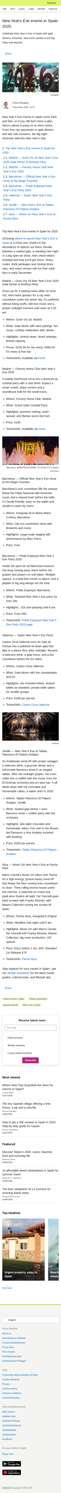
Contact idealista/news (13, 1342)
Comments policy (11, 1398)
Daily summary (15, 1037)
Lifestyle (41, 9)
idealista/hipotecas (11, 1425)
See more (7, 1288)
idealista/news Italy (11, 1356)
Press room (8, 1347)
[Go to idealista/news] (6, 3)
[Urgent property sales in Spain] (23, 1250)
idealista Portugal (11, 1421)
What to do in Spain (31, 1005)
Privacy (6, 1384)
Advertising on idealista (14, 1338)
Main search (8, 1412)
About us (6, 1333)
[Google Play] (11, 1464)
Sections (51, 3)
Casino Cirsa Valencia (35, 704)
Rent (12, 9)
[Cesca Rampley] (6, 105)
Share (8, 53)
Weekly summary (16, 1045)
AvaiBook (7, 1439)
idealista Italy (8, 1416)
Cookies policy (9, 1388)
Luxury (21, 9)
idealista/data (9, 1434)
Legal (31, 9)
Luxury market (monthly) (20, 1053)
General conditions (11, 1393)
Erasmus (53, 9)
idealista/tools (9, 1430)
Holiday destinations (38, 999)
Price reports (8, 1352)
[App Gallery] (11, 1473)
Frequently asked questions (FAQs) (20, 1375)
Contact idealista (10, 1379)
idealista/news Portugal (14, 1361)
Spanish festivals (10, 1005)
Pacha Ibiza (29, 959)
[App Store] (11, 1455)
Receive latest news (32, 1020)
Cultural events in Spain (13, 999)
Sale (4, 9)
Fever (41, 358)
